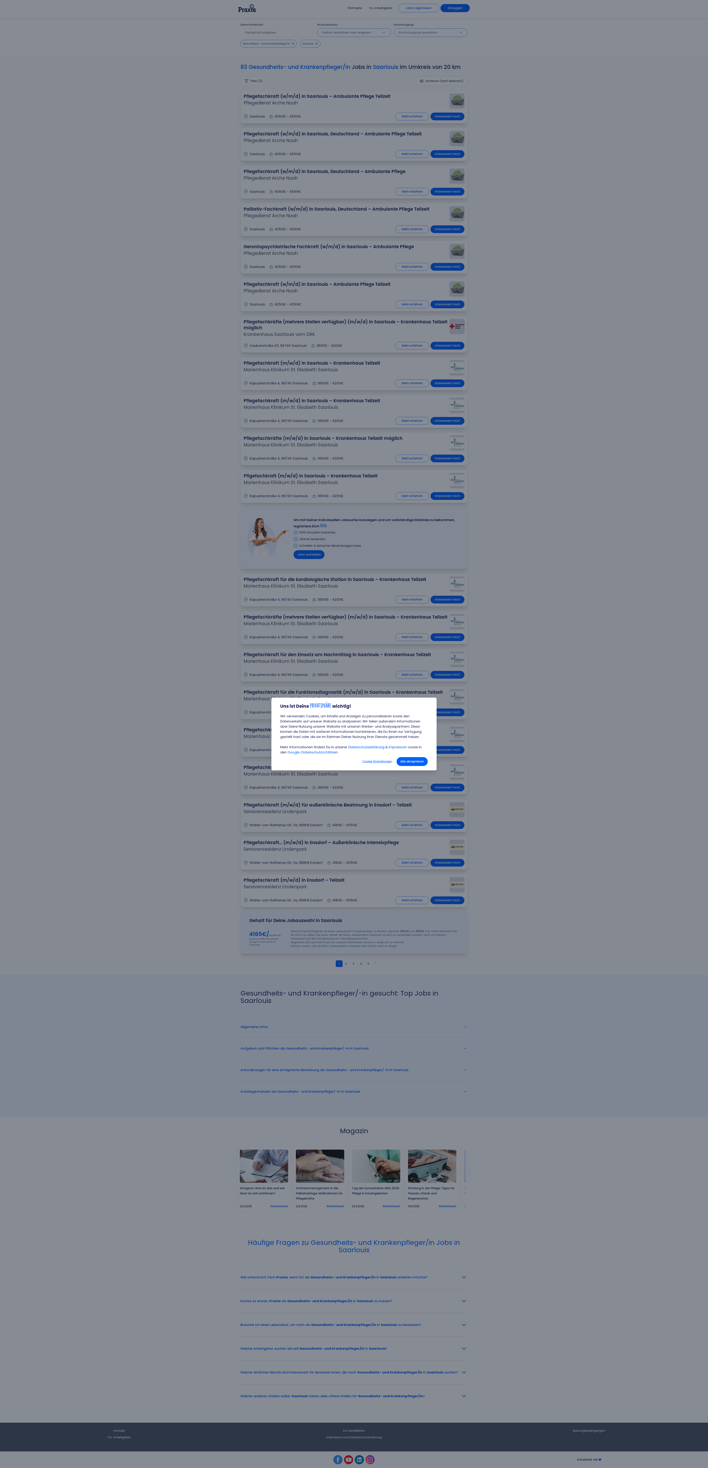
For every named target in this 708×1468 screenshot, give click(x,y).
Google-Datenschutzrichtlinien (312, 752)
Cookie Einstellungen (377, 761)
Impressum (398, 747)
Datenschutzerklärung (366, 747)
